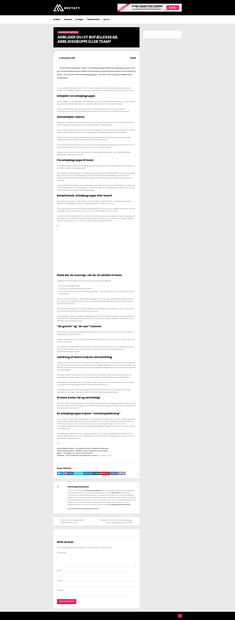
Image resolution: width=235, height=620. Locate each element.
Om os (106, 19)
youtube (167, 616)
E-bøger (79, 19)
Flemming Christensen (78, 486)
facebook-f (163, 616)
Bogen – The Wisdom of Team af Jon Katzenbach (75, 453)
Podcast (68, 19)
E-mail (60, 580)
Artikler (56, 19)
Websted (60, 590)
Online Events (93, 19)
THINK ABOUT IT (116, 493)
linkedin (171, 616)
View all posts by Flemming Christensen (82, 509)
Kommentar (62, 553)
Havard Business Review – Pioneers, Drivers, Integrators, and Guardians (82, 451)
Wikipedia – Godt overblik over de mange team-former (77, 455)
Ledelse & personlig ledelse (68, 32)
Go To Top (180, 616)
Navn (59, 571)
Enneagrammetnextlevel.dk (120, 504)
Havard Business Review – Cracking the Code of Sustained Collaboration (83, 448)
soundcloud (176, 616)
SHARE (133, 58)
